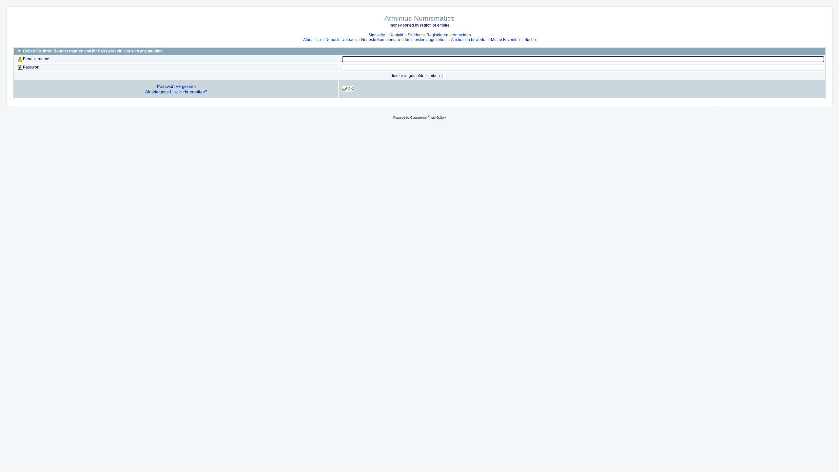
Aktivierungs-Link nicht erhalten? (176, 91)
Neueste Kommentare (380, 39)
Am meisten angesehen (425, 39)
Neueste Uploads (341, 39)
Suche (530, 39)
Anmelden (462, 35)
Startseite (376, 35)
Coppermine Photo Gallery (428, 117)
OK (350, 89)
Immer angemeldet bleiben (416, 75)
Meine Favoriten (505, 39)
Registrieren (437, 35)
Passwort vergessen (176, 86)
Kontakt (396, 35)
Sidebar (415, 35)
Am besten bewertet (468, 39)
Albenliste (312, 39)
